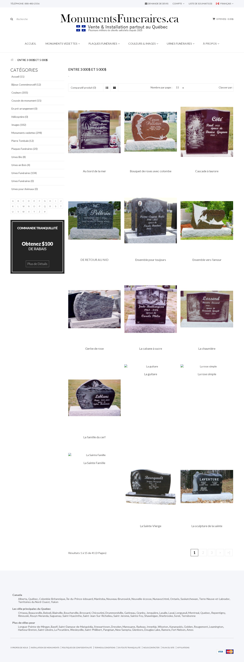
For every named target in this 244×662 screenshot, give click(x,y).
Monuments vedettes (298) (26, 132)
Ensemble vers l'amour (207, 259)
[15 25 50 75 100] (179, 87)
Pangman (108, 629)
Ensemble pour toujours (150, 259)
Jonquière (152, 612)
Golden (188, 626)
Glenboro (137, 629)
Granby (140, 612)
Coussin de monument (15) (26, 100)
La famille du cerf (94, 437)
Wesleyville (77, 629)
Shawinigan (151, 615)
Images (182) (18, 124)
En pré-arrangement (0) (24, 108)
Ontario (174, 598)
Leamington (216, 626)
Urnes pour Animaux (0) (24, 189)
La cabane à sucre (150, 348)
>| (228, 553)
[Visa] (220, 651)
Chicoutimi (98, 612)
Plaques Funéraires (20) (24, 148)
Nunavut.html (161, 598)
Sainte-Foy (136, 615)
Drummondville (114, 612)
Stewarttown (102, 626)
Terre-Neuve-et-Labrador (214, 598)
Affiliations (183, 647)
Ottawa (22, 612)
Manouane (129, 626)
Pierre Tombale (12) (22, 140)
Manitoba (99, 598)
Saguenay (55, 615)
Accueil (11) (17, 76)
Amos (190, 629)
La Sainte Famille (94, 463)
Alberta (22, 598)
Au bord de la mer (94, 171)
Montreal (193, 612)
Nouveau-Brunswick (118, 598)
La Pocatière (61, 629)
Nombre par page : (161, 87)
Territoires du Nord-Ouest (34, 601)
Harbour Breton (27, 629)
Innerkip (152, 626)
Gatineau (129, 612)
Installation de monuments (45, 647)
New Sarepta (123, 629)
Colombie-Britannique (52, 598)
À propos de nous (19, 647)
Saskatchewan (189, 598)
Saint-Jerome (121, 615)
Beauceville (35, 612)
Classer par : (226, 87)
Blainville (57, 612)
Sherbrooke (166, 615)
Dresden (116, 626)
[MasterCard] (230, 651)
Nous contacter (151, 647)
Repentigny (218, 612)
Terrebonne (188, 615)
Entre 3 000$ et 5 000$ (33, 60)
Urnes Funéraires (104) (24, 173)
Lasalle (163, 612)
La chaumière (206, 348)
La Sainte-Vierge (150, 526)
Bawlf (54, 626)
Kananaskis (176, 626)
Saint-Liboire (45, 629)
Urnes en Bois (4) (20, 165)
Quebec (205, 612)
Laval (171, 612)
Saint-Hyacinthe (72, 615)
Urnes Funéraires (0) (22, 181)
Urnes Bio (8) (18, 157)
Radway (141, 626)
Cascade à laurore (206, 171)
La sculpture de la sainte (206, 526)
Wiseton (163, 626)
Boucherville (71, 612)
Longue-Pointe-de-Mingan (34, 626)
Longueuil (181, 612)
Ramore (165, 629)
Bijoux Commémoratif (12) (26, 84)
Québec (33, 598)
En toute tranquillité (129, 647)
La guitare (150, 374)
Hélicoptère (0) (19, 116)
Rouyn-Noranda (39, 615)
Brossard (85, 612)
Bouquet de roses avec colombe (150, 171)
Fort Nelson (178, 629)
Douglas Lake (152, 629)
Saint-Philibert (93, 629)
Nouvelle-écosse (142, 598)
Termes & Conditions (105, 647)
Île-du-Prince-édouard (79, 598)
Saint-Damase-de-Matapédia (76, 626)
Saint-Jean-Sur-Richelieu (97, 615)
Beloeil (47, 612)
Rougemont (201, 626)
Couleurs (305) (19, 92)
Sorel (177, 615)
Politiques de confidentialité (77, 647)
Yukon (54, 601)
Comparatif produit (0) (83, 87)
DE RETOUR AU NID (94, 259)
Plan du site (168, 647)
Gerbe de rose (94, 348)
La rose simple (207, 374)
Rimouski (23, 615)
